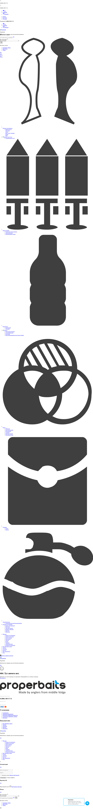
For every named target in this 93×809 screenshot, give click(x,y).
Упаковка (7, 642)
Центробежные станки (10, 234)
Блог (4, 652)
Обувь (4, 805)
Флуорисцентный (9, 430)
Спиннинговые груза (10, 138)
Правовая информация (8, 714)
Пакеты (7, 529)
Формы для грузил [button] (8, 137)
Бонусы (4, 650)
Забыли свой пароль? (14, 775)
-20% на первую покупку (7, 655)
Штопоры (7, 631)
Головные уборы (6, 802)
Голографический (9, 332)
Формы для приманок (10, 635)
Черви (6, 134)
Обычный (7, 428)
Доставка (5, 19)
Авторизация (3, 777)
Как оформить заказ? (7, 646)
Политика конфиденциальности (10, 715)
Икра (6, 135)
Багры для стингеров (10, 625)
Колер (6, 641)
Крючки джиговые (9, 629)
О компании (5, 712)
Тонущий (7, 329)
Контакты (5, 17)
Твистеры (7, 130)
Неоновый (7, 334)
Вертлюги (7, 626)
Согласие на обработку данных (10, 716)
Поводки (7, 630)
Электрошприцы (9, 233)
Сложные (7, 432)
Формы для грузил (9, 636)
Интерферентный (9, 435)
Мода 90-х (5, 804)
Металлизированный (10, 331)
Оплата (4, 16)
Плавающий (8, 327)
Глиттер (7, 640)
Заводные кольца (9, 628)
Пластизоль (8, 639)
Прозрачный (8, 431)
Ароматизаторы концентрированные (13, 623)
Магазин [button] (4, 634)
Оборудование (8, 637)
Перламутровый (9, 433)
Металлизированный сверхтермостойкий (14, 335)
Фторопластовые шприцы (11, 231)
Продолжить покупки (17, 786)
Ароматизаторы (9, 644)
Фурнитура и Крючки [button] (7, 624)
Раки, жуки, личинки (10, 133)
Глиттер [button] (5, 330)
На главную (3, 678)
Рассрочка (5, 728)
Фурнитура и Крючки (10, 645)
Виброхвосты (8, 129)
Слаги (6, 131)
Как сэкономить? (6, 651)
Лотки (6, 528)
